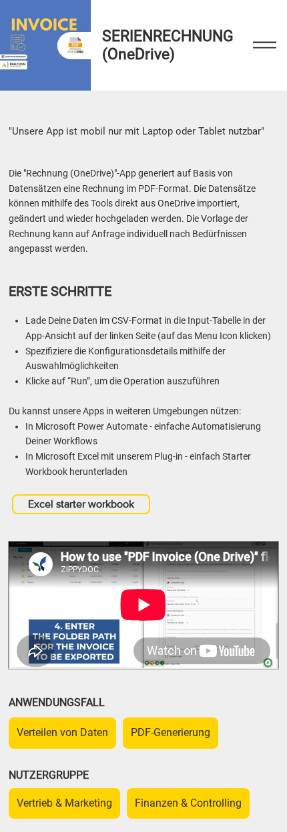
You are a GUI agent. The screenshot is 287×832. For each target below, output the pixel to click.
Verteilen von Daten (62, 732)
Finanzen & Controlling (188, 803)
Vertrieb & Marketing (64, 803)
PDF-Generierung (170, 732)
